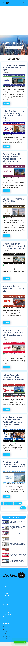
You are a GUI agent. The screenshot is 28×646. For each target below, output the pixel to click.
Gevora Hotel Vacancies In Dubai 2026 (14, 199)
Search (22, 507)
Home (4, 608)
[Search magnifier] (22, 47)
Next (19, 503)
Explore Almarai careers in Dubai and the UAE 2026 (14, 67)
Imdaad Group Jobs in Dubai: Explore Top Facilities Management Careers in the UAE (13, 421)
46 (15, 503)
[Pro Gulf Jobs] (5, 3)
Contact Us (5, 619)
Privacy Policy (6, 612)
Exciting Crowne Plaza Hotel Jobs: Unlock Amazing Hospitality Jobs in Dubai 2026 (13, 157)
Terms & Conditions (7, 614)
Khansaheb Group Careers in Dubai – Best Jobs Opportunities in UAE (13, 334)
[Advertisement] (14, 20)
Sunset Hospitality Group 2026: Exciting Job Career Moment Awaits (14, 246)
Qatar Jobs (5, 589)
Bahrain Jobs (6, 595)
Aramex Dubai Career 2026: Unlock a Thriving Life (13, 288)
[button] (19, 3)
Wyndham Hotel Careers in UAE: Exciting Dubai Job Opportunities (14, 464)
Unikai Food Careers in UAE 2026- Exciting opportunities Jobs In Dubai (13, 114)
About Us (5, 616)
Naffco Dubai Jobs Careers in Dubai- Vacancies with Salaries (13, 377)
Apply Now (6, 103)
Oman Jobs (5, 593)
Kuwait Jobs (5, 597)
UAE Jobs (5, 586)
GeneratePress (21, 644)
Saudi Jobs (5, 591)
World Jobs (5, 600)
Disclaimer (5, 610)
